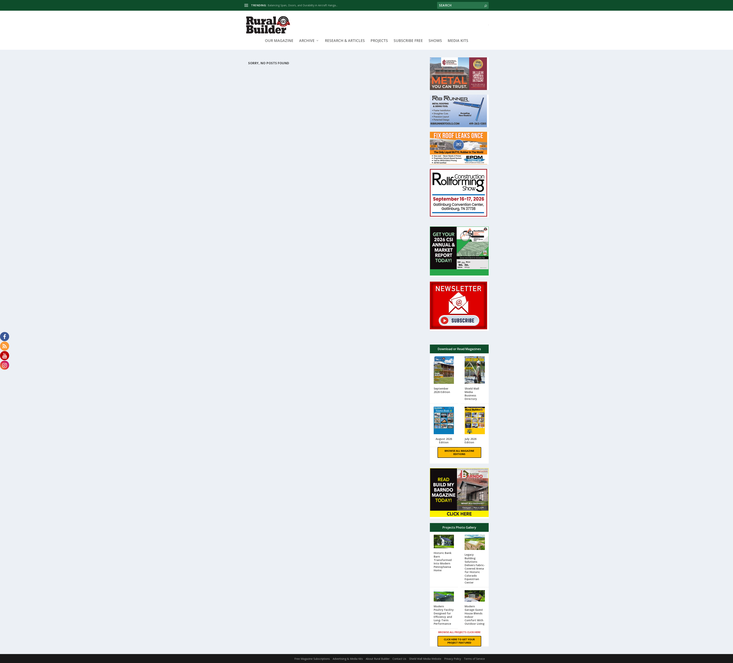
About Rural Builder (378, 659)
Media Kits (458, 41)
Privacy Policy (452, 659)
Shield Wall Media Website (425, 659)
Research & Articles (345, 41)
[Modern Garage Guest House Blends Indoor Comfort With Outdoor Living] (475, 596)
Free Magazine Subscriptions (312, 659)
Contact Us (399, 659)
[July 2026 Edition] (475, 421)
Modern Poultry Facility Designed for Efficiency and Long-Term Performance (444, 614)
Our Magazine (279, 41)
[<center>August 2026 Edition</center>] (444, 421)
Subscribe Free (408, 41)
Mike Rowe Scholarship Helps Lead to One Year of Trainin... (304, 5)
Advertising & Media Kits (348, 659)
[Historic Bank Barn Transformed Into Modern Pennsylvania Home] (444, 542)
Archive (307, 41)
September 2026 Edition (442, 390)
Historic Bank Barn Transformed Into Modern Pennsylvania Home (443, 561)
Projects (379, 41)
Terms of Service (474, 659)
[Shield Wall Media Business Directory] (475, 370)
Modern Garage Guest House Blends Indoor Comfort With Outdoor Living (474, 614)
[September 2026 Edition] (444, 370)
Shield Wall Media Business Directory (472, 394)
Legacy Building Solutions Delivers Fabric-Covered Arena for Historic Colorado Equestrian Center (475, 568)
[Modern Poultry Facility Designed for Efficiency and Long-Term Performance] (444, 596)
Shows (435, 41)
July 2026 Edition (470, 440)
